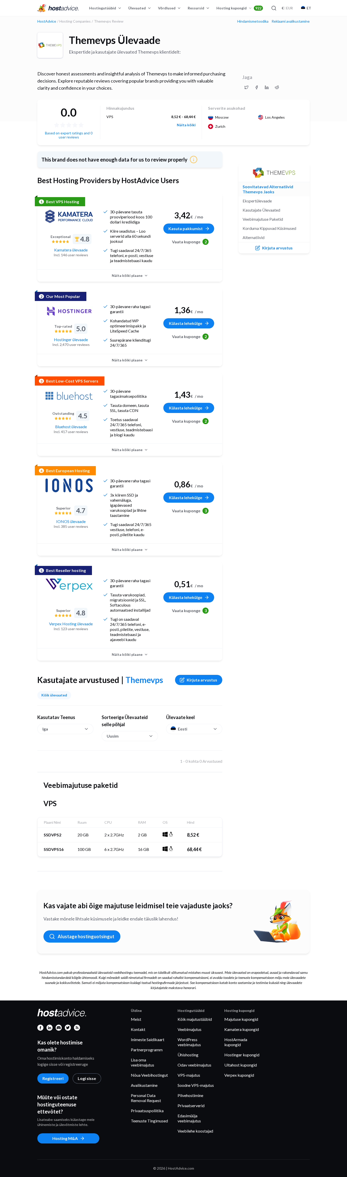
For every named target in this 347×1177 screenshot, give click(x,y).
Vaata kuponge (189, 241)
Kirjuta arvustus (202, 679)
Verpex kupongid (239, 1075)
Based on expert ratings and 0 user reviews (68, 135)
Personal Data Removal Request (146, 1098)
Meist (136, 1019)
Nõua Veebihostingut (149, 1075)
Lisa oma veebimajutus (142, 1062)
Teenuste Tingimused (149, 1120)
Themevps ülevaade (114, 40)
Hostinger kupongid (241, 1054)
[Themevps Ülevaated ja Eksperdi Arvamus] (246, 87)
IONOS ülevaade (71, 521)
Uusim (113, 736)
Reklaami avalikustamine (291, 21)
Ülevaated (137, 8)
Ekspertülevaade (257, 200)
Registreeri (53, 1078)
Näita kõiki (186, 125)
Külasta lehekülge (185, 323)
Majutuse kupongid (241, 1019)
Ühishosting (188, 1054)
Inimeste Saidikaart (147, 1039)
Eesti (182, 728)
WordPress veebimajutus (189, 1042)
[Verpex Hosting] (69, 585)
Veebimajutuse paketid (263, 219)
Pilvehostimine (190, 1095)
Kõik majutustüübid (195, 1019)
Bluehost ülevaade (71, 426)
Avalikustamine (144, 1085)
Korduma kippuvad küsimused (269, 228)
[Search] (274, 8)
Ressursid (196, 8)
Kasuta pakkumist (185, 228)
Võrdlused (167, 8)
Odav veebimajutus (194, 1064)
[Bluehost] (69, 396)
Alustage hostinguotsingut (86, 936)
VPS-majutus (189, 1075)
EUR (287, 8)
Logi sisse (87, 1078)
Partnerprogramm (147, 1049)
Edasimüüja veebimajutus (189, 1118)
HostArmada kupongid (235, 1042)
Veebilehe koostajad (195, 1130)
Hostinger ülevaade (71, 339)
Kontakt (138, 1029)
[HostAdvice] (58, 8)
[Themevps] (50, 45)
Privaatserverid (191, 1105)
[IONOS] (69, 485)
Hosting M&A (65, 1138)
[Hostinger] (69, 311)
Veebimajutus (189, 1029)
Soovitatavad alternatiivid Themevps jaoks (268, 189)
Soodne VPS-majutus (196, 1085)
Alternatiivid (253, 237)
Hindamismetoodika (253, 21)
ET (309, 8)
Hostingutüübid (102, 8)
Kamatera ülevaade (71, 249)
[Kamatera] (69, 216)
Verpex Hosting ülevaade (71, 623)
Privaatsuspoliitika (147, 1110)
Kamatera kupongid (241, 1029)
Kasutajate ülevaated (261, 210)
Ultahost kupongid (240, 1064)
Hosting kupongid (238, 8)
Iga (45, 728)
